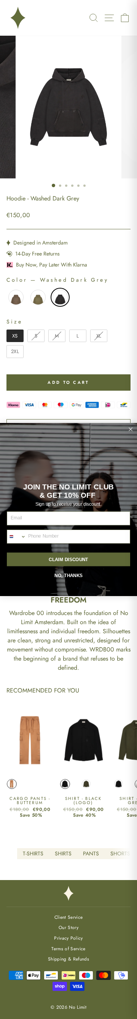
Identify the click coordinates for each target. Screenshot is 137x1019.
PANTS (91, 853)
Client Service (68, 917)
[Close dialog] (130, 429)
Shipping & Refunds (68, 959)
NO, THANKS (68, 575)
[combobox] (16, 536)
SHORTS (120, 853)
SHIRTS (63, 853)
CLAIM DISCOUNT (68, 559)
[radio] (15, 297)
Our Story (68, 927)
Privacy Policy (68, 938)
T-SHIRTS (33, 853)
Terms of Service (68, 948)
